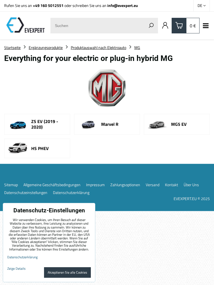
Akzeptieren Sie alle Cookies (67, 272)
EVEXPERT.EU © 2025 (192, 199)
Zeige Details (16, 268)
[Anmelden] (165, 25)
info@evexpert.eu (122, 5)
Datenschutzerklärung (71, 192)
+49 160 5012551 (48, 5)
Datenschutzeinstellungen (25, 192)
